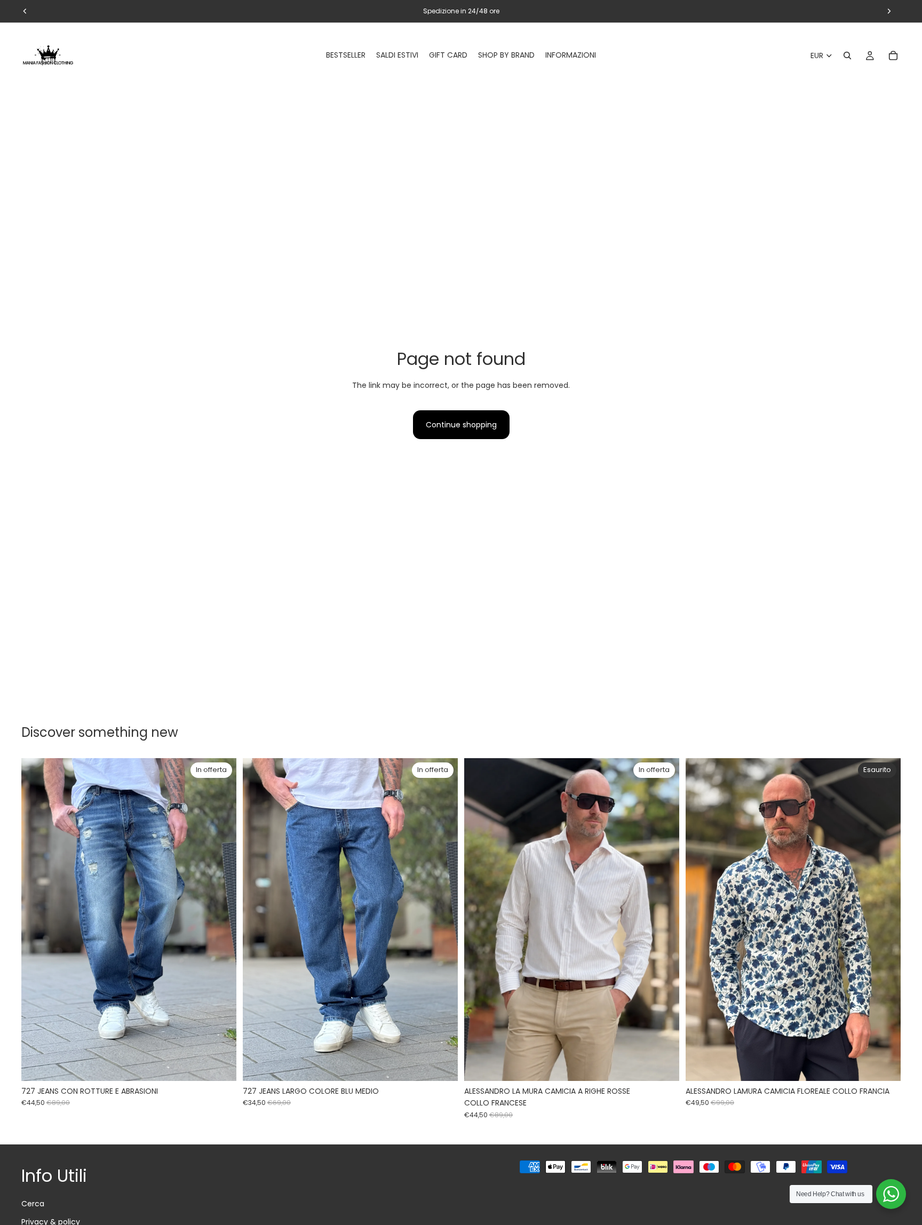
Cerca (32, 1203)
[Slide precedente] (37, 920)
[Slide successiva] (220, 920)
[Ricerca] (847, 55)
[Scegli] (219, 1064)
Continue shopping (461, 424)
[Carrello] (893, 55)
